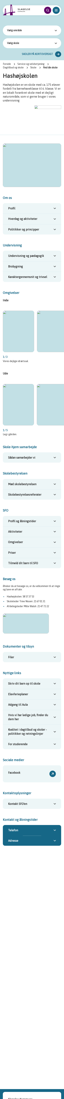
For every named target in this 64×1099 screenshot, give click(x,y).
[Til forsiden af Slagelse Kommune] (16, 10)
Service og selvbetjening (30, 64)
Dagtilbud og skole (13, 67)
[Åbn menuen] (56, 10)
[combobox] (32, 30)
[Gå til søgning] (47, 10)
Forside (7, 64)
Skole (33, 67)
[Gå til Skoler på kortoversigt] (58, 54)
